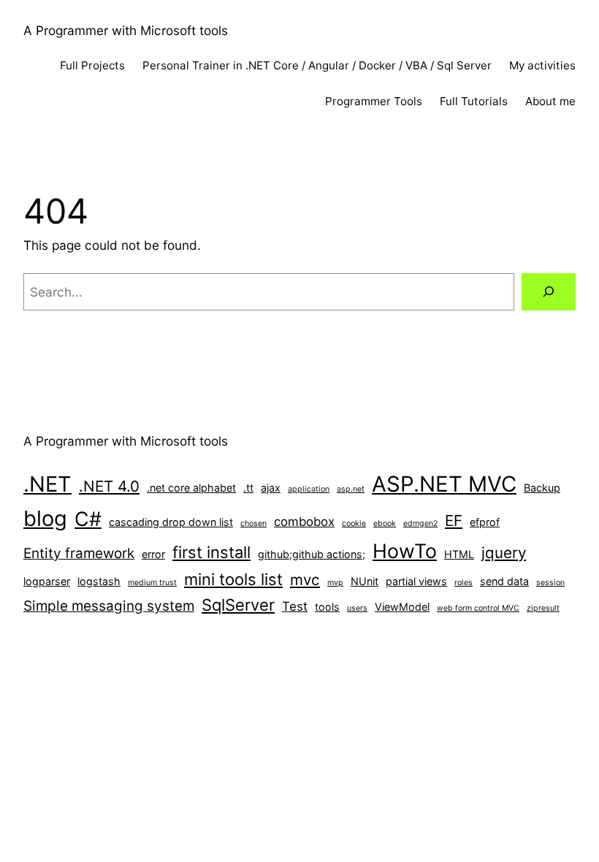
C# (88, 518)
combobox (304, 521)
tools (327, 606)
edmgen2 (420, 523)
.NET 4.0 (109, 486)
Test (295, 606)
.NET (47, 484)
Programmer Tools (373, 101)
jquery (503, 552)
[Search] (549, 291)
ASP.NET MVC (444, 484)
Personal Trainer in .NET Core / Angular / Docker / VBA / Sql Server (317, 65)
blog (45, 518)
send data (504, 581)
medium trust (152, 582)
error (153, 554)
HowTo (405, 550)
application (308, 489)
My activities (542, 65)
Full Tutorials (474, 101)
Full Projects (92, 65)
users (357, 608)
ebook (384, 523)
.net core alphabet (191, 487)
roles (463, 582)
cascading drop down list (171, 522)
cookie (354, 523)
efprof (485, 522)
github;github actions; (311, 554)
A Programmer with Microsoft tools (125, 30)
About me (550, 101)
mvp (335, 582)
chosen (253, 523)
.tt (248, 487)
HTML (459, 554)
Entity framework (78, 553)
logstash (99, 581)
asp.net (351, 489)
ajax (271, 487)
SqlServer (238, 604)
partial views (416, 581)
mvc (305, 580)
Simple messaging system (108, 606)
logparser (46, 581)
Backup (542, 487)
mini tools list (233, 579)
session (550, 582)
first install (211, 552)
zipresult (543, 608)
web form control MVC (478, 608)
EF (453, 520)
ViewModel (402, 606)
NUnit (364, 581)
